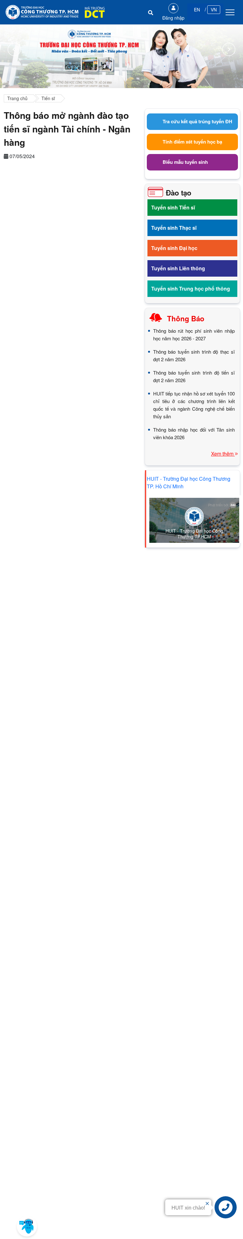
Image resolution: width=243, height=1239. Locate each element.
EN (197, 9)
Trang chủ (17, 98)
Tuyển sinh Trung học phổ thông (190, 288)
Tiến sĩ (48, 98)
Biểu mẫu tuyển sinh (185, 161)
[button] (27, 1226)
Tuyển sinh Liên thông (178, 268)
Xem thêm (223, 453)
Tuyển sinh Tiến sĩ (173, 207)
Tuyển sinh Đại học (174, 248)
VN (214, 9)
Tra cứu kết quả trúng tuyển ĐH (197, 121)
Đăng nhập (173, 18)
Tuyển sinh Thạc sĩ (173, 227)
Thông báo (185, 318)
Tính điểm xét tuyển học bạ (192, 141)
